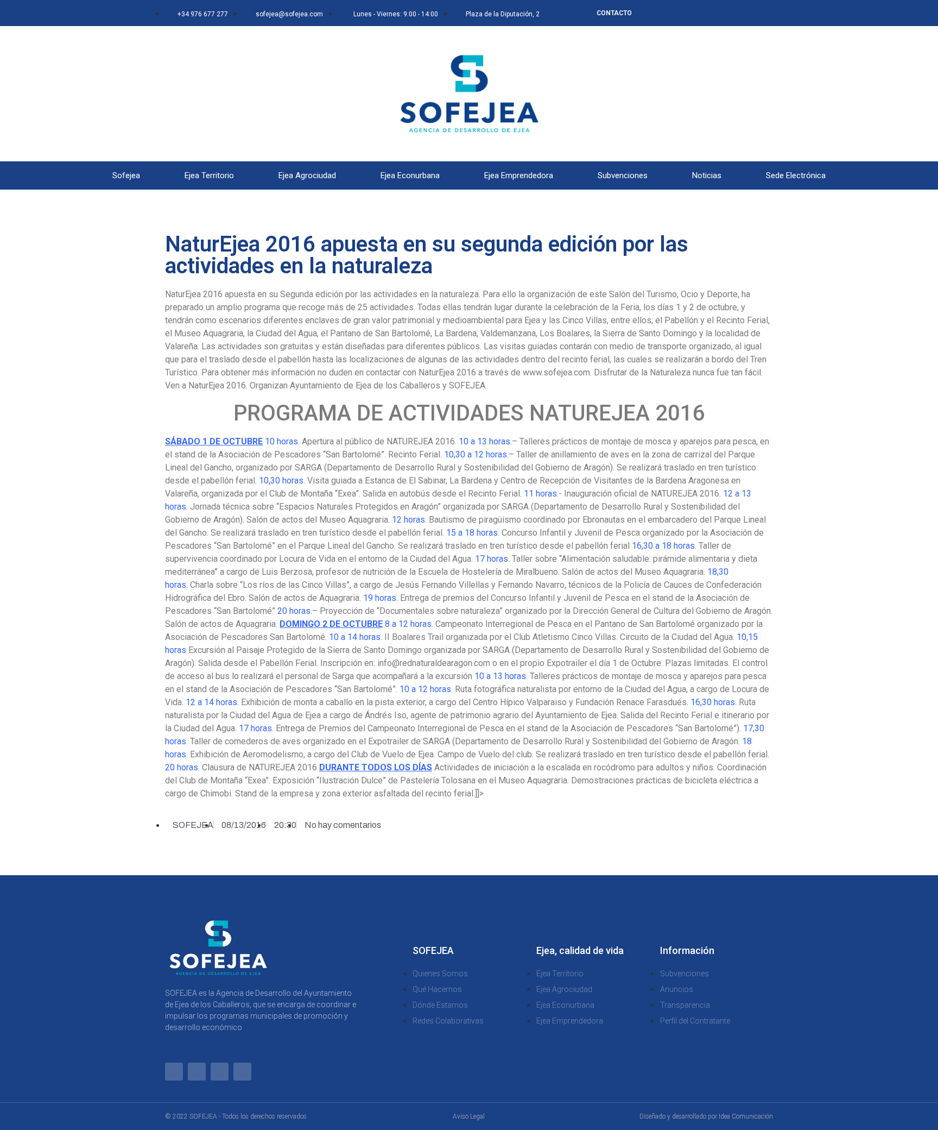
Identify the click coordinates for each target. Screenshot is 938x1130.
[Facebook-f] (696, 13)
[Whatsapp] (678, 13)
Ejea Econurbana (410, 175)
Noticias (706, 175)
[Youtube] (749, 13)
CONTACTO (614, 13)
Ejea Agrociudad (307, 175)
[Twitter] (713, 13)
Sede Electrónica (796, 175)
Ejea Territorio (209, 175)
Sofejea (126, 175)
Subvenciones (623, 175)
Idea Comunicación (746, 1116)
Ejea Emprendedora (518, 175)
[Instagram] (731, 13)
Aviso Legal (469, 1116)
